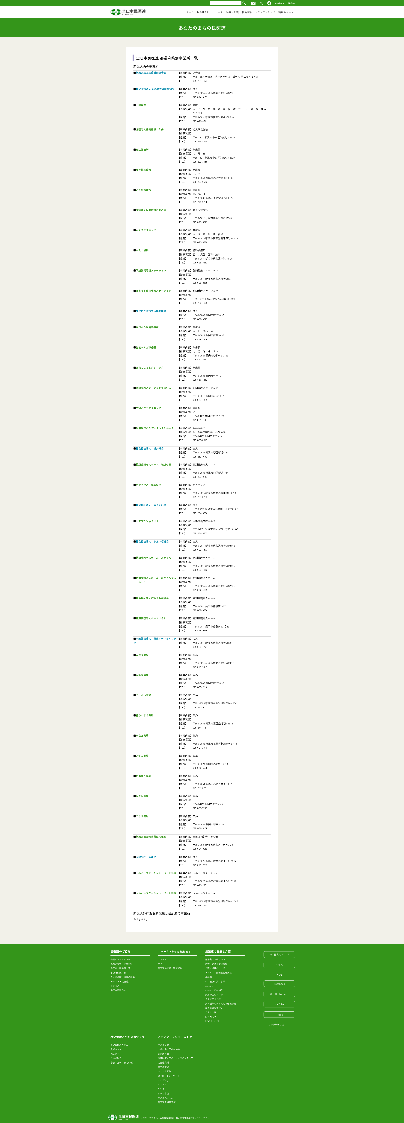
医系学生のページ (214, 994)
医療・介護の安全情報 (216, 963)
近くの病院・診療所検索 (122, 977)
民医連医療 (163, 1053)
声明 (160, 963)
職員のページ (281, 954)
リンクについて (202, 1117)
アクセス (114, 985)
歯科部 (208, 977)
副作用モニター (213, 1016)
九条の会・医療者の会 (169, 1049)
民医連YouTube (165, 1097)
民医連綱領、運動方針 (121, 963)
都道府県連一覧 (118, 972)
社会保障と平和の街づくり (127, 1037)
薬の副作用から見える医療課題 (220, 1003)
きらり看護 (163, 1093)
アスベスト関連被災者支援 (218, 972)
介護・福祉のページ (215, 968)
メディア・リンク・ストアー (176, 1037)
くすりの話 (210, 1012)
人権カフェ (116, 1049)
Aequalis (209, 985)
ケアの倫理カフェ (119, 1044)
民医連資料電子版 (166, 1102)
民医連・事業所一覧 (120, 968)
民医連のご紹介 (120, 951)
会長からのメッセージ (121, 959)
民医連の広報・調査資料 (170, 968)
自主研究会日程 (213, 999)
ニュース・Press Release (174, 951)
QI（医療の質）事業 (215, 981)
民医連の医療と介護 (218, 951)
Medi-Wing (163, 1080)
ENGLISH (279, 965)
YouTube (279, 3)
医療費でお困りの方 (215, 959)
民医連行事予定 (118, 990)
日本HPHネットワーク (169, 1075)
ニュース (162, 959)
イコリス (162, 1084)
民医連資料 (163, 1062)
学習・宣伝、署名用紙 (121, 1062)
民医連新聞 (163, 1044)
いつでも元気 (164, 1071)
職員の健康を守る (214, 1007)
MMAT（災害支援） (215, 990)
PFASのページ (212, 1021)
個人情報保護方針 (184, 1117)
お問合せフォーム (279, 1025)
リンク (161, 1089)
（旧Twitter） (281, 994)
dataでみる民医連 (119, 981)
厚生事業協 (163, 1066)
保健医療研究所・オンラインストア (175, 1058)
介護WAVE (115, 1058)
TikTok (291, 3)
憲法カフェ (116, 1053)
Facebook (279, 984)
